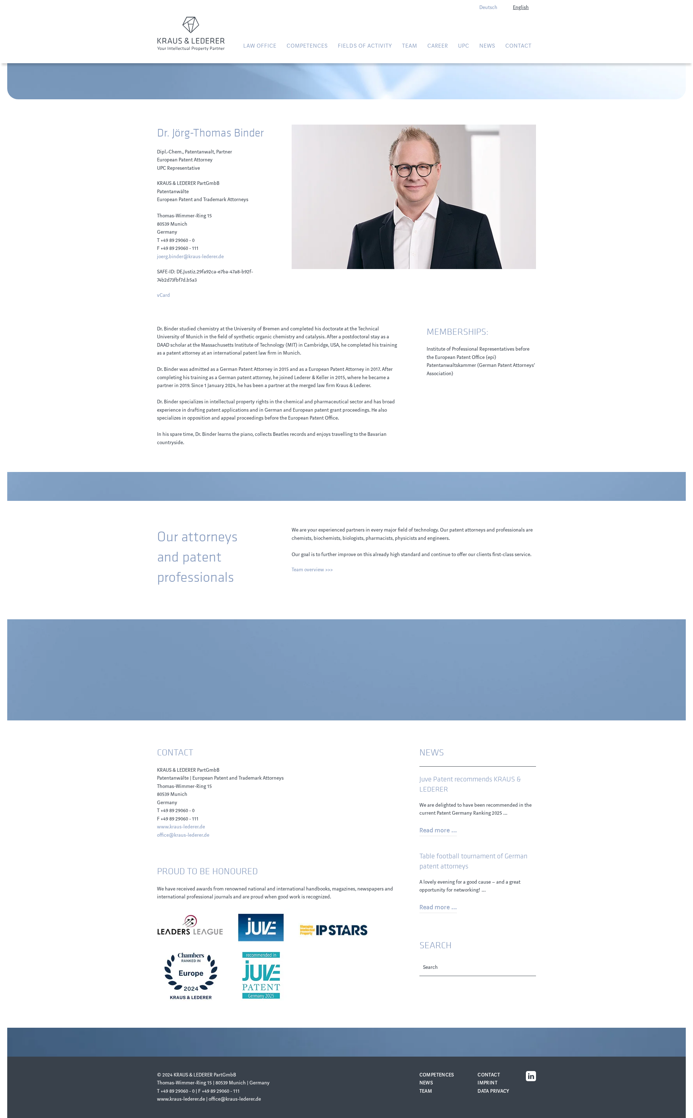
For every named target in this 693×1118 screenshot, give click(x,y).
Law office (259, 45)
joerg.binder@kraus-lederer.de (190, 256)
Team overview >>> (312, 569)
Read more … (438, 830)
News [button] (487, 45)
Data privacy (493, 1091)
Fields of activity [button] (365, 45)
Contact (518, 45)
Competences (436, 1074)
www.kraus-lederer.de (181, 826)
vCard (163, 295)
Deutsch (488, 7)
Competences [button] (307, 45)
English (521, 7)
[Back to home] (191, 34)
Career (437, 45)
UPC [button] (463, 45)
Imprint (487, 1082)
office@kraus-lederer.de (183, 835)
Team (409, 45)
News (426, 1082)
